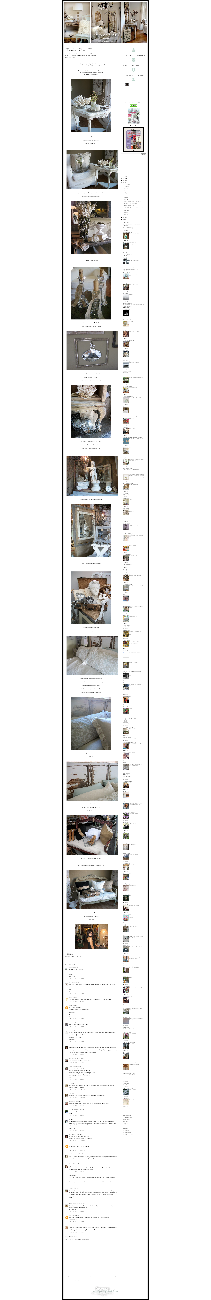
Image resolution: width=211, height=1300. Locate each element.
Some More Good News (134, 233)
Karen (70, 1083)
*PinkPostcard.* (126, 309)
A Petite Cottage (126, 625)
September (126, 188)
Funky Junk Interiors (128, 253)
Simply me (125, 925)
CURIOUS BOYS (126, 776)
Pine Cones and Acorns (128, 227)
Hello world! (125, 372)
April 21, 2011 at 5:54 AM (76, 1105)
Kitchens (130, 102)
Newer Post (67, 1277)
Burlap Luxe (126, 508)
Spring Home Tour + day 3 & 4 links (136, 585)
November (126, 184)
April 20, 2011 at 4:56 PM (76, 978)
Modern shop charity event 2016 (129, 738)
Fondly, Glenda (126, 640)
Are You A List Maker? (133, 662)
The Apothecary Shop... (128, 727)
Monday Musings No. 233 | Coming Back (131, 228)
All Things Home (127, 554)
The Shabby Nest (126, 447)
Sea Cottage (125, 293)
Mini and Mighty (132, 545)
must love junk (126, 615)
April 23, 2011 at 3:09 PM (76, 1211)
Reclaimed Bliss (126, 1052)
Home (91, 1277)
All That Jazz (72, 1030)
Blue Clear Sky (126, 791)
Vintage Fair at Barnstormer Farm (136, 987)
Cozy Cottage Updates (133, 813)
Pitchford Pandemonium (128, 340)
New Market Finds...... (133, 875)
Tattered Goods (126, 773)
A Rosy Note (125, 493)
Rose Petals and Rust (127, 781)
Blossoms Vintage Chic (128, 1007)
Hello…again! (125, 494)
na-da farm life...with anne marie (130, 1126)
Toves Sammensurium (128, 483)
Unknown (71, 1144)
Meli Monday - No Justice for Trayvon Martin (132, 1028)
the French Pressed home (134, 967)
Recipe (130, 341)
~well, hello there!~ (133, 1033)
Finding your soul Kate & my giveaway (132, 201)
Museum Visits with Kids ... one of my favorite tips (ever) (136, 642)
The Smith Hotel (72, 982)
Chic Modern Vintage (73, 1219)
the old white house (127, 683)
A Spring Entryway (133, 387)
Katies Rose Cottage (127, 1117)
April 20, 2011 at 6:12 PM (76, 1041)
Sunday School (132, 596)
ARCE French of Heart (128, 1088)
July (125, 193)
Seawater (131, 294)
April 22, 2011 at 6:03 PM (76, 1185)
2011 (124, 182)
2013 (124, 178)
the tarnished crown (127, 996)
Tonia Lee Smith (72, 1215)
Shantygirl (125, 650)
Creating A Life (126, 863)
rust (124, 935)
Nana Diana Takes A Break (129, 257)
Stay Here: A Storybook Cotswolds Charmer (131, 224)
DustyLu (125, 1113)
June (125, 195)
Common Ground (127, 320)
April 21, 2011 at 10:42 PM (77, 1160)
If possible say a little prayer (128, 1084)
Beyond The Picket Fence (128, 272)
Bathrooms (134, 102)
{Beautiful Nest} (126, 1017)
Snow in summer (132, 1089)
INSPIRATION (126, 778)
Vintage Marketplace (128, 707)
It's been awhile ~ (132, 754)
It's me (70, 1093)
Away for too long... (127, 626)
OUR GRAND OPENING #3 (135, 743)
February (126, 212)
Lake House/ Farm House (134, 1064)
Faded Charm (126, 498)
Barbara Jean (72, 967)
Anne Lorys (71, 1005)
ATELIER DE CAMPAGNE (129, 1042)
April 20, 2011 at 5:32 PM (76, 993)
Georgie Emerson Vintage (129, 752)
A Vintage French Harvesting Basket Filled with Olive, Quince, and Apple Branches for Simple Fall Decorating (136, 476)
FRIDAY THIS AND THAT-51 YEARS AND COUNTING (135, 259)
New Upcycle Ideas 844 (127, 254)
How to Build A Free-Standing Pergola (130, 269)
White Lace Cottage (127, 303)
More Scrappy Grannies (134, 284)
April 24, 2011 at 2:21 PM (76, 1221)
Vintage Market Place (74, 1066)
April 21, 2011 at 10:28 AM (77, 1140)
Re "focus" (131, 321)
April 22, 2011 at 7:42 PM (76, 1200)
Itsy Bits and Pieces (127, 386)
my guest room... (132, 844)
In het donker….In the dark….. (135, 331)
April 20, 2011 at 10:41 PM (77, 1089)
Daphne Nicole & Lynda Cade (75, 1203)
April (125, 199)
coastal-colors (126, 717)
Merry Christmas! (132, 718)
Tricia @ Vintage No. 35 (74, 1022)
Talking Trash (126, 594)
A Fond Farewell (132, 449)
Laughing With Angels (128, 534)
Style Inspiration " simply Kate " (76, 50)
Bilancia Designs (127, 737)
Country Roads (91, 451)
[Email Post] (79, 956)
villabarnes (125, 350)
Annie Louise (126, 1083)
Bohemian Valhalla (127, 232)
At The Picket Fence (127, 564)
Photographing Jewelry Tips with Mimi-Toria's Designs (135, 957)
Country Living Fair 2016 (134, 616)
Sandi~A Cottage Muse (74, 1134)
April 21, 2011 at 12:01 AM (77, 1097)
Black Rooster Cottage (128, 966)
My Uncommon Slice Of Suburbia (130, 268)
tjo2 (124, 693)
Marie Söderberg (72, 1164)
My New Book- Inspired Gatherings (136, 377)
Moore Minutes (126, 630)
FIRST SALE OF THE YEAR (135, 352)
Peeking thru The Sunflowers (129, 242)
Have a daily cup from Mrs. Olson (130, 417)
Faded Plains (126, 1098)
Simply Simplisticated (128, 1134)
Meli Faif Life (126, 1027)
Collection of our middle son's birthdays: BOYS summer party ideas (135, 633)
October (126, 186)
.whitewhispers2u (127, 1115)
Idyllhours (125, 802)
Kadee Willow (126, 976)
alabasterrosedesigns (127, 520)
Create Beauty (126, 605)
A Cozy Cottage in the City (129, 812)
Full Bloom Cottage (127, 763)
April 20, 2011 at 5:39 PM (76, 1018)
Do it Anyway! (132, 1074)
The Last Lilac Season (133, 834)
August (126, 191)
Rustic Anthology (127, 696)
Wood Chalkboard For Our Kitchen (136, 793)
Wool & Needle (132, 428)
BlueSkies (125, 661)
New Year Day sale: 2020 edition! (136, 438)
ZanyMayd (125, 427)
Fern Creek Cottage (127, 584)
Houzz (126, 102)
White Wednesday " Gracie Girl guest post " (133, 207)
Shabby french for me (128, 884)
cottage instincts (126, 822)
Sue (69, 1119)
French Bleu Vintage (127, 873)
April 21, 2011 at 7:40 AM (76, 1115)
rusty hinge (125, 458)
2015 (124, 174)
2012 (124, 180)
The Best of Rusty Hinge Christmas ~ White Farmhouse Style (136, 460)
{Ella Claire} (126, 1121)
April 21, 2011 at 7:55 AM (76, 1130)
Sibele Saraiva (72, 1225)
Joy (130, 895)
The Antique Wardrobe (128, 544)
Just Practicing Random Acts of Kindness (132, 437)
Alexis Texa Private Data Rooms (135, 698)
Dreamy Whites (126, 473)
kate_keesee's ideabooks (133, 84)
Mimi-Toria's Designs (128, 955)
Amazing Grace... (132, 244)
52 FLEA (125, 832)
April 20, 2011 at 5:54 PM (76, 1026)
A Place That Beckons (133, 854)
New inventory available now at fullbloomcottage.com (135, 764)
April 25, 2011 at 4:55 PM (76, 1233)
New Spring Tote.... (133, 926)
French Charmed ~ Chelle (74, 1154)
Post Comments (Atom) (76, 1280)
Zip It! (130, 977)
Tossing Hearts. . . (132, 418)
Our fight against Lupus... (129, 205)
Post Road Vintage (127, 371)
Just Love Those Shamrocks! (135, 397)
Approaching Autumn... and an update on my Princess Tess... (135, 804)
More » (140, 102)
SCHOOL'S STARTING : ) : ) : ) (135, 905)
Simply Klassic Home (128, 468)
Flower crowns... (132, 885)
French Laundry (126, 523)
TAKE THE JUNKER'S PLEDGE (136, 998)
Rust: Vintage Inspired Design (75, 1109)
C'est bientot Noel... (133, 728)
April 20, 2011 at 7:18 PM (76, 1054)
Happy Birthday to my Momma (135, 525)
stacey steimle (126, 1130)
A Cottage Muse (126, 843)
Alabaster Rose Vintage (128, 518)
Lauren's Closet (126, 1111)
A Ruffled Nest (126, 1124)
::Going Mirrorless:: (133, 823)
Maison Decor (126, 406)
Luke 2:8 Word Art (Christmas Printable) (131, 469)
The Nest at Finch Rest (128, 396)
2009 (124, 219)
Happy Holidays (132, 1043)
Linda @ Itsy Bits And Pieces (75, 1058)
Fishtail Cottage (126, 361)
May (125, 197)
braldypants (125, 1128)
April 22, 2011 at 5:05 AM (76, 1171)
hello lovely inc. (126, 222)
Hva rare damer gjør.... (133, 484)
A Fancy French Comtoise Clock (135, 408)
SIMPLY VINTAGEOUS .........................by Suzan (132, 672)
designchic (71, 997)
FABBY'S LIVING (72, 1188)
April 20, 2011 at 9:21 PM (76, 1063)
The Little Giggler (127, 914)
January (126, 214)
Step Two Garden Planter (134, 362)
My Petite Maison (127, 1132)
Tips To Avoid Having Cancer (135, 652)
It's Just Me (125, 904)
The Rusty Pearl (126, 894)
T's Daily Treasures (127, 283)
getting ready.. (132, 782)
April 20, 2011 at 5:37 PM (76, 1001)
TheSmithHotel (126, 986)
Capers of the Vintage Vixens (129, 742)
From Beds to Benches (133, 1054)
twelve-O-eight (126, 945)
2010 (124, 217)
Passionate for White (73, 1101)
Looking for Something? (127, 570)
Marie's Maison (126, 1119)
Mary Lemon (71, 1045)
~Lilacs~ (131, 499)
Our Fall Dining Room (133, 555)
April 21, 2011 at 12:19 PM (77, 1150)
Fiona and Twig (126, 574)
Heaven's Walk (126, 853)
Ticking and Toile (127, 1032)
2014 (124, 176)
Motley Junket (126, 1108)
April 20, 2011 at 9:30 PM (76, 1079)
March (125, 210)
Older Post (114, 1277)
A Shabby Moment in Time (129, 1073)
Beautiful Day (132, 1099)
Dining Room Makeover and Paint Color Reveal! (132, 566)
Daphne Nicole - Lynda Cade (129, 1063)
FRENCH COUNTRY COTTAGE (130, 376)
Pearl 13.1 (125, 569)
